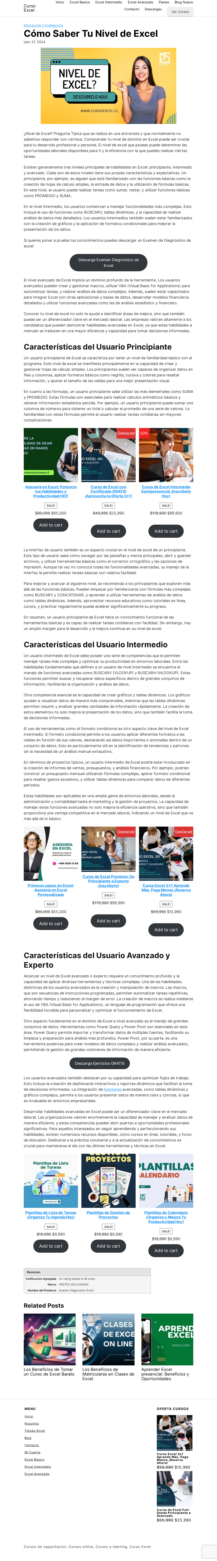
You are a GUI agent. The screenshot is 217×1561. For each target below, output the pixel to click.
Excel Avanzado (140, 2)
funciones (112, 1089)
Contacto (131, 9)
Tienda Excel (35, 1430)
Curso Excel (30, 8)
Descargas (153, 9)
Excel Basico (80, 2)
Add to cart (50, 525)
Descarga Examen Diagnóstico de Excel (108, 263)
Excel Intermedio (108, 2)
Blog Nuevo (184, 2)
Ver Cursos (180, 12)
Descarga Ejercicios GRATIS (99, 1063)
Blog (28, 1438)
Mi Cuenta (32, 1452)
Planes (164, 2)
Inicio (60, 2)
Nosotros (32, 1423)
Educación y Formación (43, 25)
